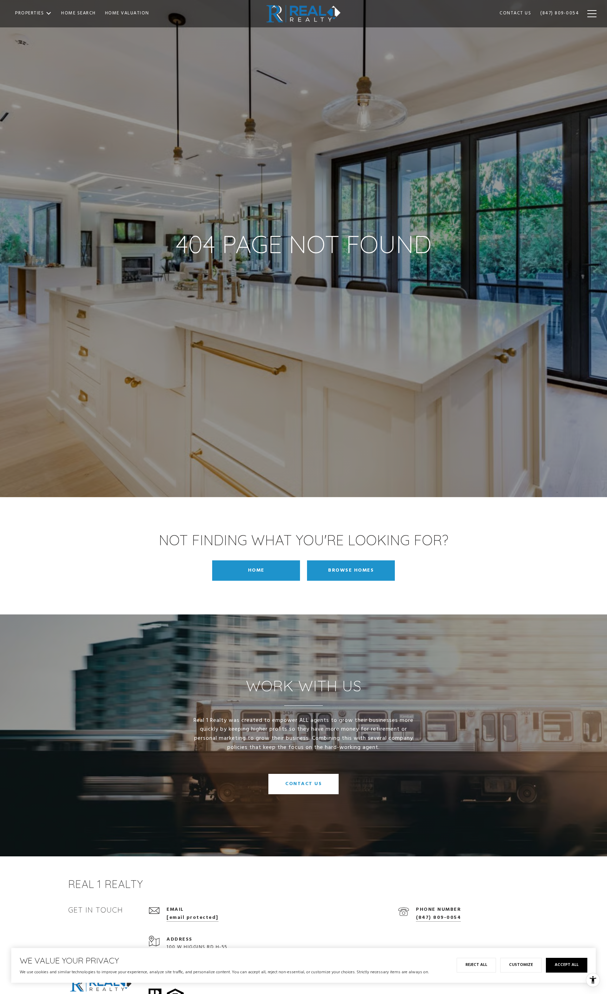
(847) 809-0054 (438, 918)
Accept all (567, 964)
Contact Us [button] (303, 784)
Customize (521, 964)
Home (256, 570)
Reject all (476, 964)
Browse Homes (351, 570)
